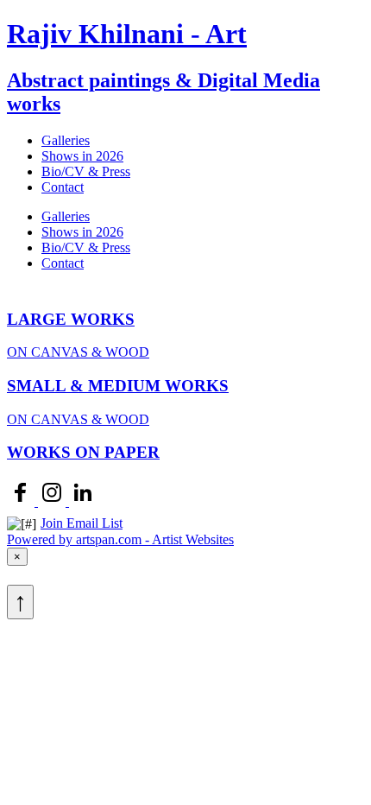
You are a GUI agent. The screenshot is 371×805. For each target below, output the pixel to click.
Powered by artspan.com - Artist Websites (120, 539)
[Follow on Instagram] (53, 501)
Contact (62, 187)
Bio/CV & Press (85, 171)
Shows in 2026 (82, 156)
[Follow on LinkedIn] (83, 501)
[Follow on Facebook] (22, 501)
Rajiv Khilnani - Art (127, 33)
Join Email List (82, 523)
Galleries (65, 140)
